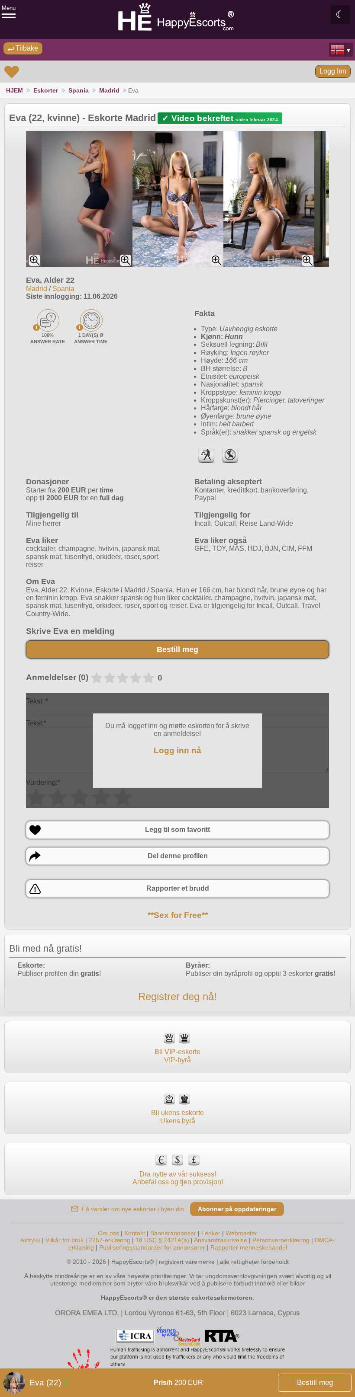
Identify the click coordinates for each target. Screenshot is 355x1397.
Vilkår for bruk (64, 1240)
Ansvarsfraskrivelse (220, 1240)
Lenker (210, 1233)
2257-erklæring (109, 1240)
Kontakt (134, 1233)
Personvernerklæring (281, 1240)
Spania (78, 90)
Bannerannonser (173, 1233)
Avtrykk (30, 1240)
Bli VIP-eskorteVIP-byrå (177, 1055)
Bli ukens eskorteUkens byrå (177, 1116)
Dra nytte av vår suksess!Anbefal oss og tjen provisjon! (177, 1178)
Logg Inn (333, 71)
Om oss (108, 1233)
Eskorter (45, 90)
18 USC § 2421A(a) (162, 1240)
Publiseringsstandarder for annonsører (153, 1247)
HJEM (14, 90)
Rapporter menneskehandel (248, 1247)
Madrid (109, 90)
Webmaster (241, 1233)
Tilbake (26, 48)
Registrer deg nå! (177, 996)
